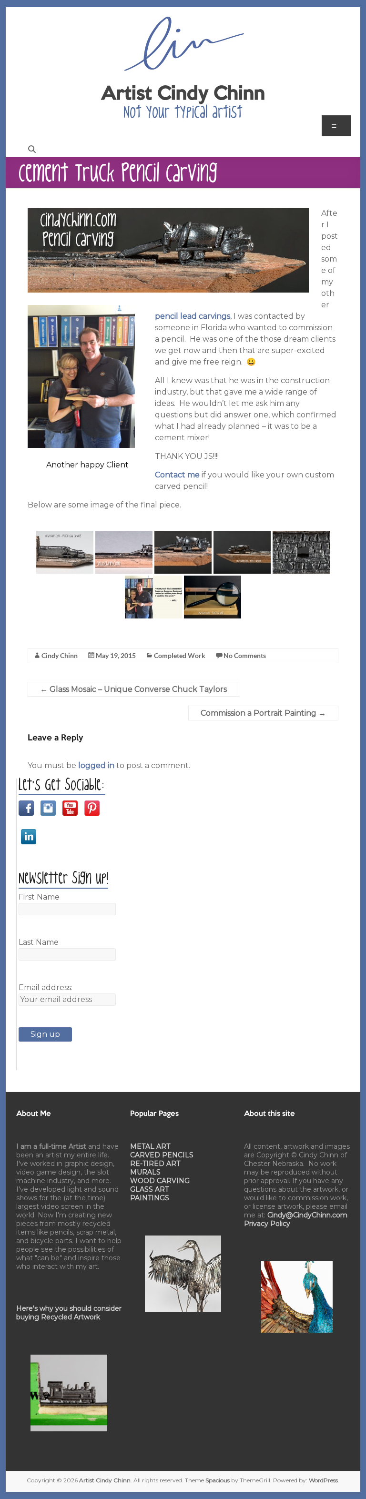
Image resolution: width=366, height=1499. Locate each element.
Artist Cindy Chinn (183, 94)
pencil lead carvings (192, 316)
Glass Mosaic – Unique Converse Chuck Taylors (133, 689)
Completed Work (179, 655)
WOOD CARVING (160, 1180)
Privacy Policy (267, 1223)
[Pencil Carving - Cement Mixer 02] (123, 552)
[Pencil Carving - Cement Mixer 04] (242, 552)
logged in (96, 765)
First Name (39, 896)
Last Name (39, 942)
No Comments (245, 655)
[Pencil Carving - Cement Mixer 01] (64, 552)
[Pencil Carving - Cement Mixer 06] (212, 597)
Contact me (177, 474)
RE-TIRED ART (155, 1163)
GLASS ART (149, 1189)
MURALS (145, 1172)
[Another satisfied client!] (153, 597)
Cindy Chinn (59, 655)
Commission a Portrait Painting (263, 713)
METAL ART (150, 1146)
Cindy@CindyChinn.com (307, 1215)
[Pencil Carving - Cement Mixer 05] (301, 552)
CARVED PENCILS (161, 1155)
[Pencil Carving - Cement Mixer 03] (183, 552)
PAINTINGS (149, 1198)
